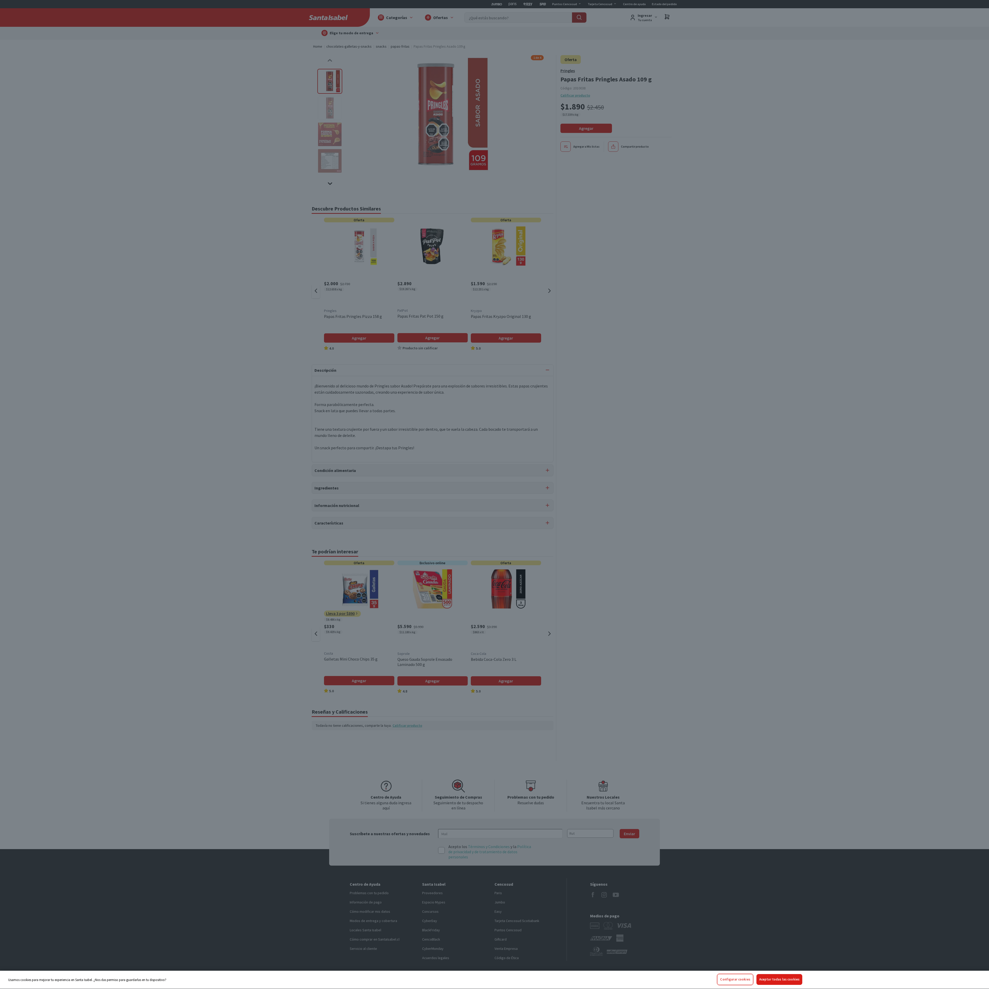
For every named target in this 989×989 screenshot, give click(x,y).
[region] (494, 980)
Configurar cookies (735, 979)
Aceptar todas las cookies (779, 979)
